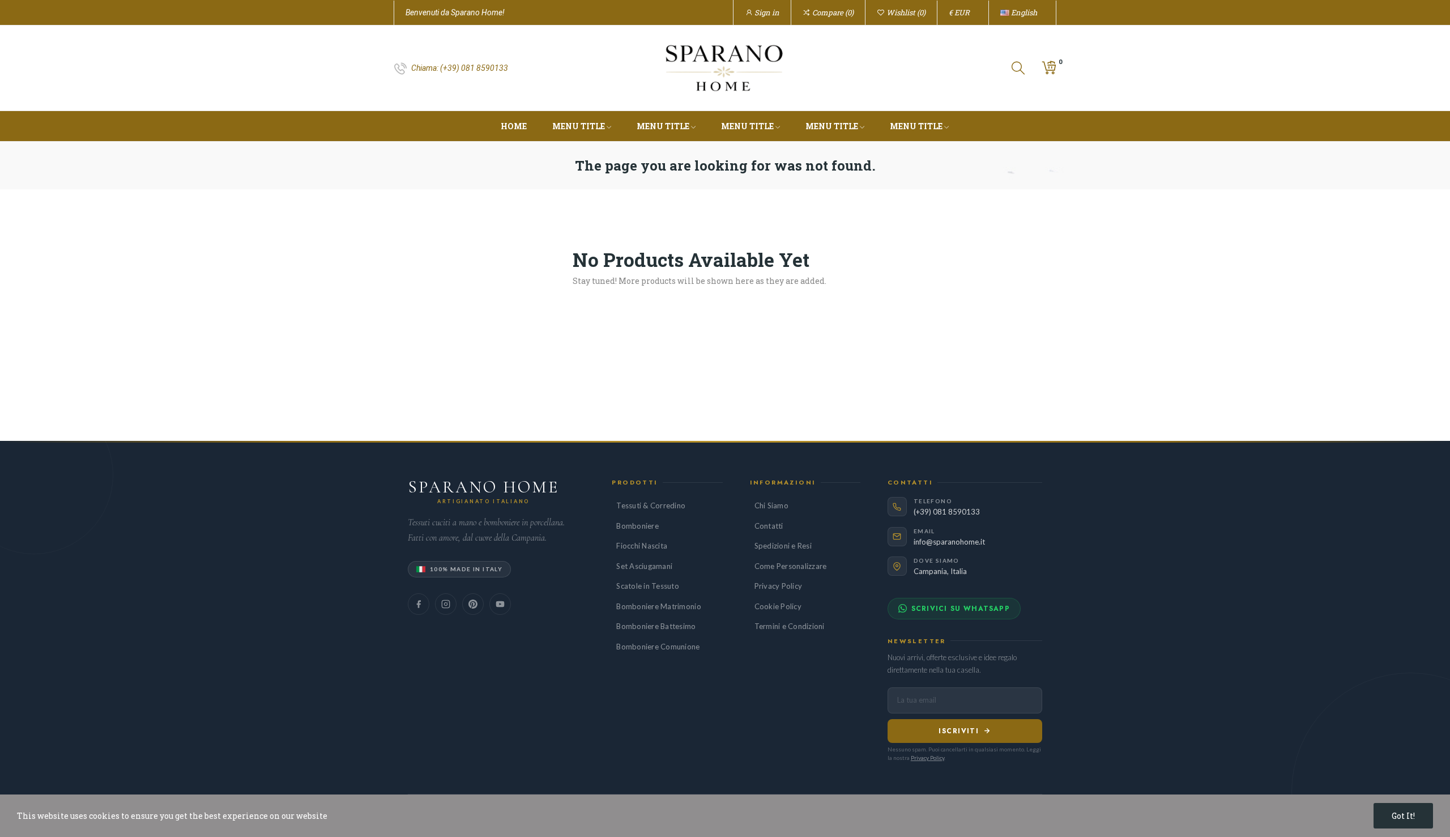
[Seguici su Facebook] (418, 604)
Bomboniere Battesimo (656, 626)
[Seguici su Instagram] (446, 604)
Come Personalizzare (790, 566)
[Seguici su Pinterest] (473, 604)
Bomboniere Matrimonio (658, 606)
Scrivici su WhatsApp (960, 609)
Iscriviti (959, 731)
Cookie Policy (777, 606)
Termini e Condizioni (789, 626)
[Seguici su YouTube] (500, 604)
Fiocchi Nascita (641, 545)
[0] (1049, 68)
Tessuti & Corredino (650, 505)
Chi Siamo (771, 505)
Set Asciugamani (644, 566)
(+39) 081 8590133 (474, 68)
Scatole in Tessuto (647, 585)
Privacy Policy (778, 585)
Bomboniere (637, 525)
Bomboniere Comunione (658, 646)
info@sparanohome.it (949, 541)
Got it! (1403, 815)
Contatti (768, 525)
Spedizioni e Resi (783, 545)
